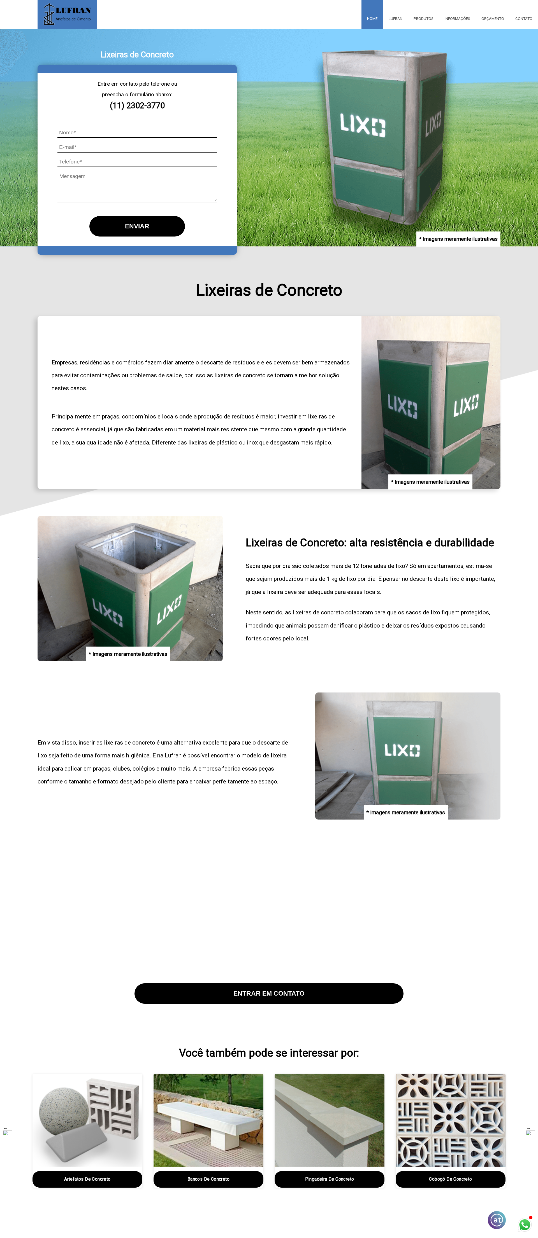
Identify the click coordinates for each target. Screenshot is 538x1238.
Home (372, 18)
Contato (523, 18)
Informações (457, 18)
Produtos (423, 18)
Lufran (395, 18)
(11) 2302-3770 (137, 105)
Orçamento (492, 18)
